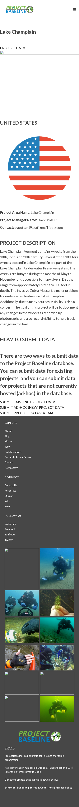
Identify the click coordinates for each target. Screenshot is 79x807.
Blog (7, 436)
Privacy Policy (64, 787)
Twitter (9, 539)
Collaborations (13, 452)
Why (7, 446)
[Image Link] (39, 80)
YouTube (10, 534)
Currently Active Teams (18, 457)
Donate (9, 462)
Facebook (10, 529)
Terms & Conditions (42, 787)
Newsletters (11, 467)
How (7, 506)
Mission (9, 441)
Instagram (10, 524)
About (8, 431)
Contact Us (11, 485)
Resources (10, 490)
